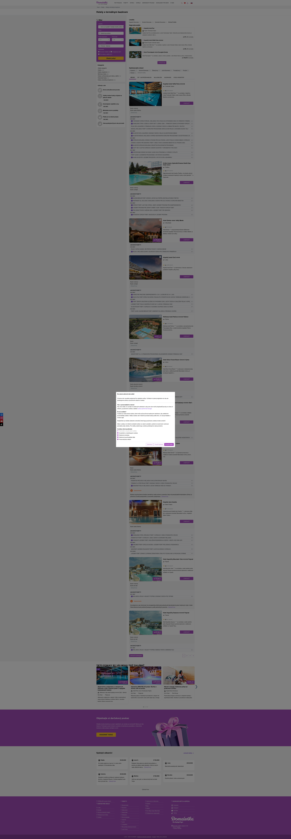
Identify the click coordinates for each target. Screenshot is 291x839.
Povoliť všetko (169, 444)
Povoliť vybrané (159, 444)
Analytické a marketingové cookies (128, 433)
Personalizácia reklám (125, 439)
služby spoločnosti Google (145, 408)
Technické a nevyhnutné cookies (128, 431)
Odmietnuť (149, 444)
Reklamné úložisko (124, 435)
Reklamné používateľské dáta (127, 437)
